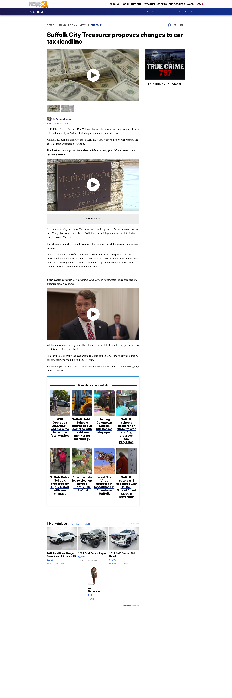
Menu (113, 4)
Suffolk (96, 25)
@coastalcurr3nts (43, 12)
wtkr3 (35, 12)
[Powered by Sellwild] (135, 606)
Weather (150, 4)
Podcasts (134, 11)
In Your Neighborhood (150, 11)
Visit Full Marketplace (130, 524)
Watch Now (194, 4)
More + (198, 11)
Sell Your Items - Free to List (79, 524)
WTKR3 (31, 12)
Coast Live (166, 11)
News (50, 25)
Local (125, 4)
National (137, 4)
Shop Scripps (177, 4)
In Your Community (72, 25)
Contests (189, 11)
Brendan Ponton (63, 119)
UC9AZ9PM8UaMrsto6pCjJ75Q (39, 12)
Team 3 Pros (178, 11)
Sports (162, 4)
